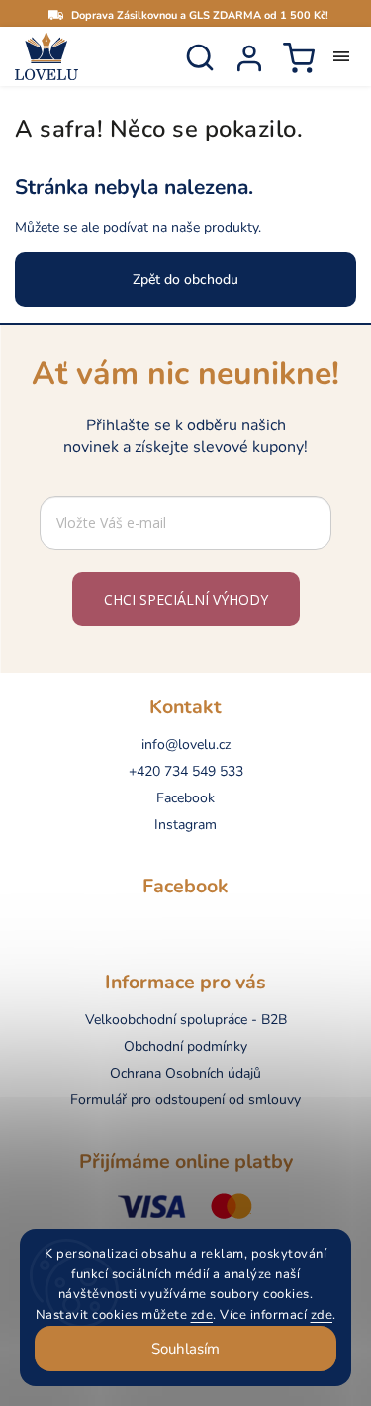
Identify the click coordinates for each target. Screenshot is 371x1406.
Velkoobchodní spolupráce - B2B (186, 1019)
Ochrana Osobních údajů (185, 1073)
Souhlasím (185, 1349)
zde (202, 1315)
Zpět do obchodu (185, 279)
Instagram (185, 824)
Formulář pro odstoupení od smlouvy (185, 1099)
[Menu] (341, 56)
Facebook (185, 798)
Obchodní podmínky (185, 1046)
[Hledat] (200, 57)
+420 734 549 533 (186, 771)
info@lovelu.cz (186, 744)
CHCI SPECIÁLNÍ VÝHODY (186, 599)
